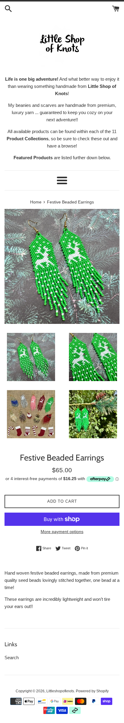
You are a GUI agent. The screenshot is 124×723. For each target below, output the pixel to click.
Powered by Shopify (92, 691)
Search (12, 657)
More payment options (62, 531)
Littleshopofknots (60, 691)
